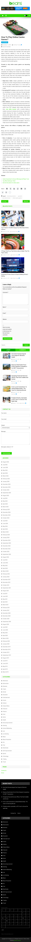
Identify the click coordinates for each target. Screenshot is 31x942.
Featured (5, 708)
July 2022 (5, 560)
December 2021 (6, 579)
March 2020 (6, 638)
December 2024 (6, 512)
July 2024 (5, 520)
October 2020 (6, 618)
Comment (5, 292)
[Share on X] (10, 188)
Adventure (5, 680)
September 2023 (7, 543)
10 (2, 918)
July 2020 (5, 627)
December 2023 (6, 540)
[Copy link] (9, 192)
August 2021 (6, 590)
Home (2, 772)
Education (5, 694)
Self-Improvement (7, 750)
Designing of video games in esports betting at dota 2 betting (14, 275)
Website (5, 319)
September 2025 (7, 492)
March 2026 (6, 476)
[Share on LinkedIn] (14, 188)
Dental (4, 692)
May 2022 (5, 565)
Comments (22, 350)
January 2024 (6, 537)
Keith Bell (13, 361)
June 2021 (5, 596)
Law (4, 731)
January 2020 (6, 644)
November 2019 (6, 649)
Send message (6, 453)
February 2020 (6, 641)
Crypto (4, 689)
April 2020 (5, 635)
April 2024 (5, 529)
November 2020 (6, 616)
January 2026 (6, 481)
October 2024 (6, 518)
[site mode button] (25, 15)
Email (4, 313)
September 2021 (7, 588)
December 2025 (6, 484)
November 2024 (6, 515)
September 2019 (7, 655)
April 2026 (5, 473)
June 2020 (5, 630)
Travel (4, 761)
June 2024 (5, 523)
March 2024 (6, 532)
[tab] (8, 350)
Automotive (6, 683)
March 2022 (6, 571)
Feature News (6, 706)
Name (4, 307)
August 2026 (6, 462)
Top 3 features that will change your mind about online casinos (15, 228)
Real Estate (5, 747)
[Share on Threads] (6, 192)
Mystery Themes (17, 940)
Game (4, 717)
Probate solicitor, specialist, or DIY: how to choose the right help (19, 399)
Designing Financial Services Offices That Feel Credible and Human (19, 377)
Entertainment (6, 697)
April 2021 (5, 602)
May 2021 (5, 599)
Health (4, 720)
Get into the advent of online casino (11, 182)
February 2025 (6, 509)
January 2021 (6, 610)
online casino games (17, 198)
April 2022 (5, 568)
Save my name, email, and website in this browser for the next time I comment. (7, 331)
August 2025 (6, 495)
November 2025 (6, 487)
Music (4, 736)
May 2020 (5, 632)
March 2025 (6, 506)
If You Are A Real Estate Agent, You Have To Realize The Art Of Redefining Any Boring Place (5, 201)
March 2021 (6, 604)
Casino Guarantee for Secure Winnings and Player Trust (16, 179)
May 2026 (5, 470)
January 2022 (6, 576)
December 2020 (6, 613)
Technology (5, 756)
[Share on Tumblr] (2, 192)
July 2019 (5, 660)
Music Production (7, 739)
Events (4, 700)
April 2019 (5, 669)
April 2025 (5, 504)
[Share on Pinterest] (21, 188)
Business (5, 686)
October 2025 (6, 490)
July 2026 (5, 464)
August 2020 (6, 624)
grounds (20, 196)
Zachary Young (17, 44)
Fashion (5, 703)
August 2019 (6, 658)
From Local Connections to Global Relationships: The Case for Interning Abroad (19, 388)
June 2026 (5, 467)
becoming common (11, 196)
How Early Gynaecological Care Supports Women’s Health (18, 355)
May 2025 (5, 501)
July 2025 (5, 498)
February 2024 (6, 534)
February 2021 (6, 607)
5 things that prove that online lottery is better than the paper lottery (15, 251)
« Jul (2, 929)
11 (6, 918)
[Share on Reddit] (25, 188)
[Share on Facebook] (6, 188)
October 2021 (6, 585)
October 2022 (6, 551)
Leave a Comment (6, 46)
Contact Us (3, 770)
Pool (4, 745)
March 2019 (6, 672)
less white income (6, 198)
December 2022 (6, 545)
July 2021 (5, 593)
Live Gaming (4, 42)
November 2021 (6, 582)
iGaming (5, 725)
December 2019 (6, 646)
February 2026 (6, 478)
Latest (8, 350)
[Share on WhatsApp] (17, 188)
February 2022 (6, 574)
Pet (4, 742)
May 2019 (5, 666)
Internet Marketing (7, 728)
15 (23, 918)
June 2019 (5, 663)
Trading (4, 759)
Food (4, 714)
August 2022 (6, 557)
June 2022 (5, 562)
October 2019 (6, 652)
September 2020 (7, 621)
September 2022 (7, 554)
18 (6, 921)
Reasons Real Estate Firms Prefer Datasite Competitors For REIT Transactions (19, 366)
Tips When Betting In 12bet (9, 180)
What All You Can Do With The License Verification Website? (27, 201)
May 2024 (5, 526)
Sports (4, 753)
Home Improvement (7, 722)
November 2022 (6, 548)
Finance (5, 711)
